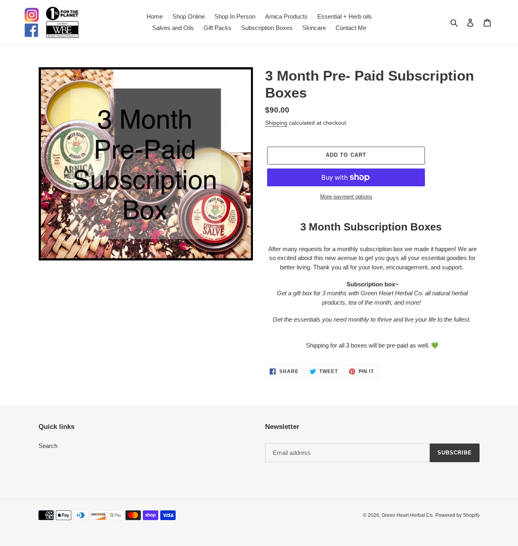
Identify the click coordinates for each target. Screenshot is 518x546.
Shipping (276, 122)
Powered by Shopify (457, 515)
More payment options (346, 197)
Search (47, 445)
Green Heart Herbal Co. (408, 515)
